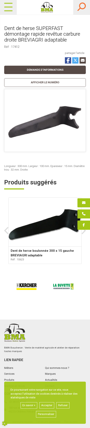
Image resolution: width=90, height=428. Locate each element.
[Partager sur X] (75, 60)
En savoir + (28, 405)
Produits (9, 379)
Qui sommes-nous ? (57, 367)
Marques (50, 373)
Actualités (51, 379)
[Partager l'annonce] (83, 60)
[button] (45, 82)
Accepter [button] (46, 405)
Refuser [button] (63, 405)
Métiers (8, 367)
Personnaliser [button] (46, 414)
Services (9, 373)
